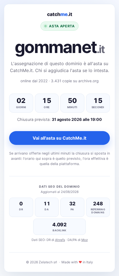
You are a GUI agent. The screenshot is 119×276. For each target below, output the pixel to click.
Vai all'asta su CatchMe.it (59, 138)
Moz (84, 240)
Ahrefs (60, 240)
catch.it (59, 14)
